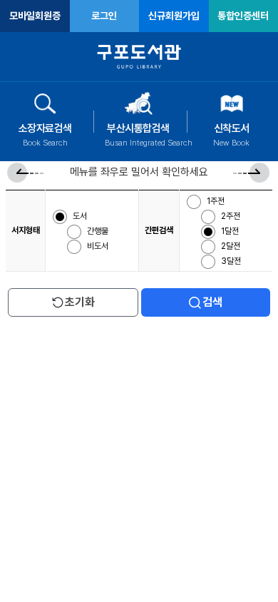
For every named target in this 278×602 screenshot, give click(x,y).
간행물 (98, 231)
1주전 (217, 201)
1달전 (231, 231)
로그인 (104, 15)
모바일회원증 (35, 15)
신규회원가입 (174, 15)
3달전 (231, 261)
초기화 (80, 302)
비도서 (97, 246)
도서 (81, 216)
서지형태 (25, 230)
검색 (212, 302)
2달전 (231, 246)
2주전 (231, 216)
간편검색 (159, 230)
